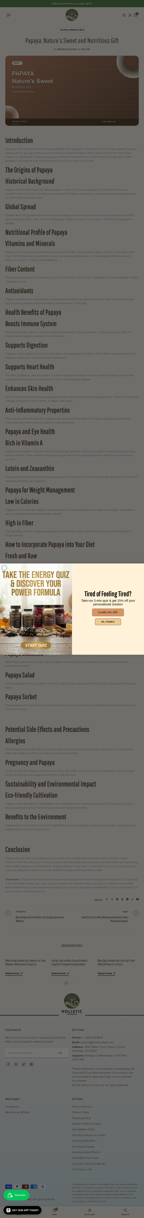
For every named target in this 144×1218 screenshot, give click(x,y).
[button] (22, 1210)
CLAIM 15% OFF (108, 612)
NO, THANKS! (107, 622)
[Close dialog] (4, 567)
